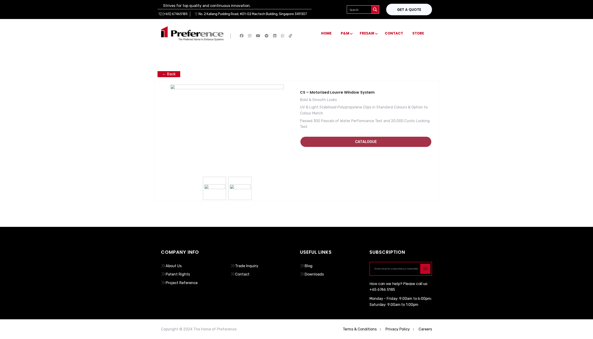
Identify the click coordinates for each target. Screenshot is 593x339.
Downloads (314, 274)
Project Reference (182, 283)
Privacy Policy (397, 329)
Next (287, 139)
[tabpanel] (227, 113)
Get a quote (409, 9)
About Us (174, 266)
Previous (167, 139)
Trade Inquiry (246, 266)
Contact (242, 274)
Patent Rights (178, 274)
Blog (308, 266)
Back (171, 74)
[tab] (214, 188)
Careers (425, 329)
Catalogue (366, 141)
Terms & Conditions (360, 329)
